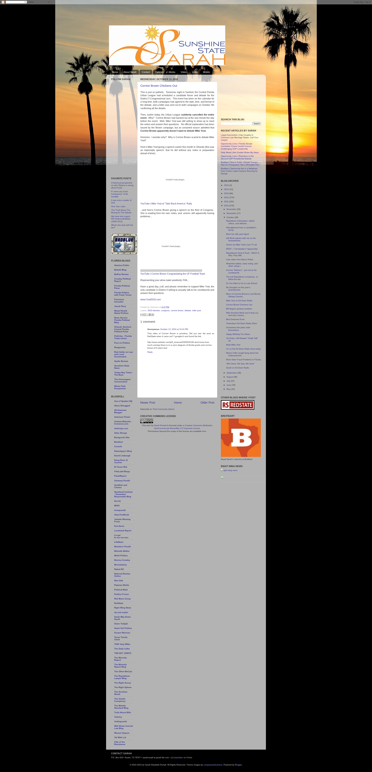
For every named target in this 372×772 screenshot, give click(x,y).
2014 (226, 189)
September (232, 373)
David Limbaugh (122, 455)
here (204, 431)
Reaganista (119, 347)
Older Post (207, 402)
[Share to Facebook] (150, 314)
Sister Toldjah (121, 624)
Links (195, 72)
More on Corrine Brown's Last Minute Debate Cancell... (243, 295)
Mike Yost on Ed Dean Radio (239, 300)
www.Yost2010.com (150, 299)
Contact (146, 72)
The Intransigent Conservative (122, 380)
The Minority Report (120, 659)
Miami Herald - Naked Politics (121, 312)
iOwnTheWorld (121, 515)
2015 (226, 185)
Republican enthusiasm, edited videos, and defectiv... (240, 222)
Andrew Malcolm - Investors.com (123, 422)
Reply (150, 352)
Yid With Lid (120, 737)
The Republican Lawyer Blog (122, 677)
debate (188, 310)
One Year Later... (119, 206)
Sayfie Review (121, 361)
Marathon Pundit (122, 546)
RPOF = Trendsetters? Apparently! (242, 249)
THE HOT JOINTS (122, 653)
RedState (118, 603)
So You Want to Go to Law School (241, 283)
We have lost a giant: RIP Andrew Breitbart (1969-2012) (120, 219)
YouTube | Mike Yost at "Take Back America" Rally (166, 203)
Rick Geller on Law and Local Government (123, 354)
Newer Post (147, 402)
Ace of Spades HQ (123, 401)
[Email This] (141, 314)
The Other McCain (123, 671)
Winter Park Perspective (120, 387)
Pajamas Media (121, 585)
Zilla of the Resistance (119, 743)
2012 (226, 197)
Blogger (238, 765)
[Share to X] (147, 314)
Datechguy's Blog (123, 451)
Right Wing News (122, 608)
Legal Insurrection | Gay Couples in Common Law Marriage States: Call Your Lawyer (239, 137)
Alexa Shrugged (122, 405)
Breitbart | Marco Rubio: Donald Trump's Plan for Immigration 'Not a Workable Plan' (240, 163)
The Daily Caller (122, 648)
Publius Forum (121, 594)
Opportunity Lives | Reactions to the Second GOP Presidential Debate (237, 157)
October (231, 217)
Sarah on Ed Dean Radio (237, 368)
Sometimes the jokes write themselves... (238, 328)
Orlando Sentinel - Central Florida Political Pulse (123, 329)
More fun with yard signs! (237, 234)
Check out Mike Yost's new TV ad (241, 244)
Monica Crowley (122, 560)
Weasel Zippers (121, 733)
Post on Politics (122, 343)
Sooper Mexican (122, 633)
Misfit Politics (121, 555)
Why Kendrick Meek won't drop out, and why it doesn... (242, 314)
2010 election (154, 310)
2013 (226, 193)
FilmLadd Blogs (122, 471)
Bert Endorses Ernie (235, 319)
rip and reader (121, 612)
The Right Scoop (122, 683)
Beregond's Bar (121, 437)
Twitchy (118, 717)
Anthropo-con (121, 428)
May (229, 389)
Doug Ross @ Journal (121, 461)
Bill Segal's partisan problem (239, 309)
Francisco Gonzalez (119, 300)
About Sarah (130, 72)
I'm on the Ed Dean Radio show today (243, 349)
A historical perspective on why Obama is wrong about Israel (122, 185)
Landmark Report (122, 530)
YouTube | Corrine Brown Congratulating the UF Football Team (172, 274)
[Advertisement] (162, 13)
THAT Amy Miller (122, 644)
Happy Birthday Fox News (238, 334)
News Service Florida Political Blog (122, 320)
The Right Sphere (123, 687)
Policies (159, 72)
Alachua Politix (121, 265)
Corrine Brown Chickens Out (158, 85)
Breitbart (118, 442)
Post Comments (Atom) (163, 409)
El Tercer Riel (120, 467)
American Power (122, 417)
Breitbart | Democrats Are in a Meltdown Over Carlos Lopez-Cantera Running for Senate (239, 171)
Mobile (206, 72)
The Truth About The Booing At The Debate (121, 211)
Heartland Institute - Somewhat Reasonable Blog (123, 494)
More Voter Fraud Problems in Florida (243, 359)
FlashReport (120, 476)
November (232, 213)
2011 (226, 201)
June (229, 385)
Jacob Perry (120, 306)
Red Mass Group (122, 599)
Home (115, 72)
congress (165, 310)
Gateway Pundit (122, 480)
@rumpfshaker (177, 757)
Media (172, 72)
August (230, 377)
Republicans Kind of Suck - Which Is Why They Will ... (242, 254)
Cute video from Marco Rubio (239, 259)
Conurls (118, 446)
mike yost (196, 310)
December (232, 209)
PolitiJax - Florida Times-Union (123, 337)
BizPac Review (121, 274)
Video (184, 72)
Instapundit (120, 510)
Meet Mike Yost (233, 345)
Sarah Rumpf (160, 425)
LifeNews (118, 542)
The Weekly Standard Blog (121, 706)
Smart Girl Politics (123, 628)
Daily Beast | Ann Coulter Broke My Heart (240, 152)
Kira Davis (119, 526)
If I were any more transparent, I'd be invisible (119, 194)
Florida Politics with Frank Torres (123, 293)
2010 (226, 205)
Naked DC (119, 569)
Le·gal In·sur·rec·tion (121, 536)
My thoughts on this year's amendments (238, 288)
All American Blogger (120, 411)
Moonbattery (120, 565)
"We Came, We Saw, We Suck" (240, 363)
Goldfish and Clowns (120, 486)
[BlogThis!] (144, 314)
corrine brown (177, 310)
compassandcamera (213, 765)
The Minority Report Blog (120, 665)
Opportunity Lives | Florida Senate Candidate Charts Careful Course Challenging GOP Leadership (236, 146)
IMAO (117, 505)
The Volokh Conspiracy (120, 700)
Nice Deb (118, 580)
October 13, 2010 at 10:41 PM (174, 329)
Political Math (121, 590)
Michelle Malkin (122, 551)
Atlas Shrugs (120, 433)
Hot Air (117, 501)
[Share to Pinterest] (152, 314)
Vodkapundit (120, 721)
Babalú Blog (120, 270)
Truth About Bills (122, 712)
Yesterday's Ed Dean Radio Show (241, 323)
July (229, 381)
